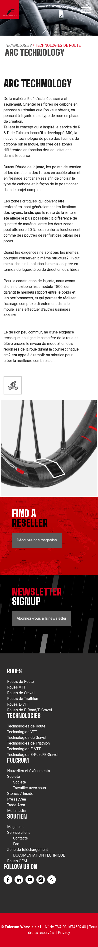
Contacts (20, 838)
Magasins (15, 827)
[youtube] (29, 879)
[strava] (51, 879)
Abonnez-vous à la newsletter (41, 618)
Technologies (18, 45)
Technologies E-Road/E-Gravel (32, 754)
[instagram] (40, 879)
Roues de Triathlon (22, 698)
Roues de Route (20, 681)
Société (13, 776)
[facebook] (8, 879)
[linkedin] (19, 879)
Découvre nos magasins (37, 540)
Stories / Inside (20, 793)
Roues (14, 671)
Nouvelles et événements (28, 771)
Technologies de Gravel (26, 737)
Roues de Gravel (20, 693)
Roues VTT (16, 687)
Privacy (64, 932)
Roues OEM (17, 861)
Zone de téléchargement (27, 849)
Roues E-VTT (18, 704)
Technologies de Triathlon (28, 743)
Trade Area (16, 805)
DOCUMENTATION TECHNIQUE (39, 855)
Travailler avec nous (29, 788)
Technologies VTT (22, 732)
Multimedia (16, 810)
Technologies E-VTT (24, 749)
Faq (16, 844)
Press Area (16, 799)
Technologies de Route (26, 726)
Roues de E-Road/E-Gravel (29, 710)
